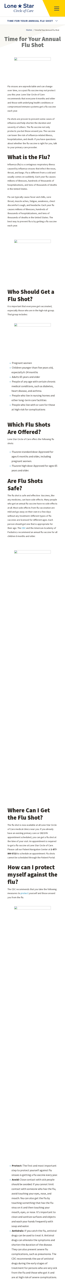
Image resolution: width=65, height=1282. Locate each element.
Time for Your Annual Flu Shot (30, 20)
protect (24, 893)
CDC (24, 527)
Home (29, 30)
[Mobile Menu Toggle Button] (53, 8)
